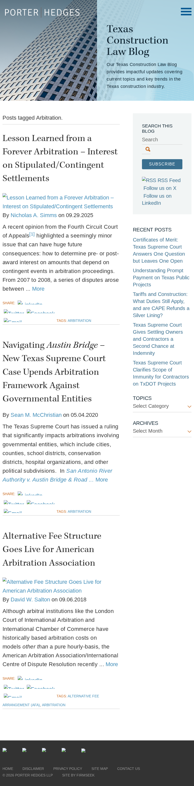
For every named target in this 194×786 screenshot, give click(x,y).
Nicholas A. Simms (34, 215)
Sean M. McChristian (36, 415)
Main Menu (186, 11)
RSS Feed (169, 180)
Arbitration (79, 321)
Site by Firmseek (78, 775)
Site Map (99, 769)
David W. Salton (30, 599)
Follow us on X (159, 188)
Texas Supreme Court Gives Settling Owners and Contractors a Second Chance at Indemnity (158, 339)
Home (8, 769)
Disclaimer (33, 769)
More (38, 289)
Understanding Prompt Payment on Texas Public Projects (161, 277)
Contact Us (128, 769)
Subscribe (162, 164)
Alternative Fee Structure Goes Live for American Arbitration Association (52, 549)
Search (150, 139)
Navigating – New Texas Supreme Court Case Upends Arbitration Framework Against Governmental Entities (54, 372)
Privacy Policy (67, 769)
